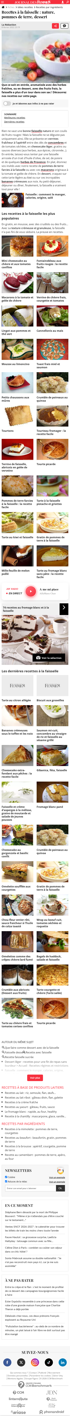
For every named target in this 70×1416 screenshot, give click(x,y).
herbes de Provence (33, 162)
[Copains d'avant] (18, 1406)
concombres (56, 142)
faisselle (36, 131)
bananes (7, 181)
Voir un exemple (57, 1177)
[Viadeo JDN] (51, 1406)
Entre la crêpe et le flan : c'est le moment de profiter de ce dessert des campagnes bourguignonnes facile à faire (34, 1291)
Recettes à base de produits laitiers (33, 1087)
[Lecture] (31, 591)
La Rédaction (9, 24)
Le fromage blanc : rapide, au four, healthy (31, 1111)
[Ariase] (18, 1412)
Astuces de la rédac (17, 1182)
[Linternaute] (18, 1399)
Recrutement (54, 1373)
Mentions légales (15, 1378)
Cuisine (11, 1177)
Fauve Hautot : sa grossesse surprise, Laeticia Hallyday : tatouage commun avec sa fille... (30, 1239)
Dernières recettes (14, 121)
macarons (47, 170)
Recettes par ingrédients (49, 7)
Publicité (42, 1373)
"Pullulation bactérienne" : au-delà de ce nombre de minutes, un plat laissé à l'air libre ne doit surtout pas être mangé (35, 1330)
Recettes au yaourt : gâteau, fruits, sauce (30, 1107)
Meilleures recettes (14, 117)
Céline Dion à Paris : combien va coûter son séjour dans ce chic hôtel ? (33, 1250)
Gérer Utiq (58, 1376)
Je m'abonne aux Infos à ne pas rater (33, 103)
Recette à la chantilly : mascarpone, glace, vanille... (35, 1116)
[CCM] (18, 1393)
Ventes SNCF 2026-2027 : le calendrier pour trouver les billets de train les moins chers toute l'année (35, 1228)
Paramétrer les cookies (40, 1376)
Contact (33, 1373)
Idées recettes (25, 7)
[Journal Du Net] (51, 1393)
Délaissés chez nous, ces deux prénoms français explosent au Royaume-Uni (32, 1318)
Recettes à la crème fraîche (21, 1102)
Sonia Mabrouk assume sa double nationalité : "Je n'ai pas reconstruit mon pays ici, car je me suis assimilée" (33, 1262)
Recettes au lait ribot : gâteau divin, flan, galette (34, 1097)
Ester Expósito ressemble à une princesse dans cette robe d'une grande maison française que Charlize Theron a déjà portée (34, 1305)
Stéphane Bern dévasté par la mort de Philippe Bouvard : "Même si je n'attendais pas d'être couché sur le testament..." (34, 1216)
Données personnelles (18, 1376)
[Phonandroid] (51, 1412)
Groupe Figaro (31, 1378)
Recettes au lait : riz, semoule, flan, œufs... (30, 1093)
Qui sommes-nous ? (19, 1373)
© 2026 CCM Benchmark (51, 1378)
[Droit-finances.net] (51, 1399)
